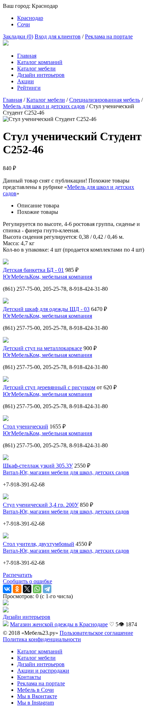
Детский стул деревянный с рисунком (49, 387)
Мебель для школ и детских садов (44, 106)
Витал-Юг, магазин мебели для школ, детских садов (66, 472)
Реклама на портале (109, 36)
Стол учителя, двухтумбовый (38, 544)
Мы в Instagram (35, 703)
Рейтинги (29, 88)
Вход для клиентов (58, 36)
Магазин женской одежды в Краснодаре (59, 624)
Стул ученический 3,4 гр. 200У (40, 505)
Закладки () (18, 36)
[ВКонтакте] (7, 589)
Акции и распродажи (43, 671)
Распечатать (17, 575)
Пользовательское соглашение (96, 633)
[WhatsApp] (37, 589)
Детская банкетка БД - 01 (33, 270)
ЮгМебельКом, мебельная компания (47, 277)
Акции (25, 81)
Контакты (29, 677)
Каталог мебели (36, 68)
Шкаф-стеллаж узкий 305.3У (38, 466)
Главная (26, 56)
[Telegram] (47, 589)
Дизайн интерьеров (41, 75)
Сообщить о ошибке (27, 581)
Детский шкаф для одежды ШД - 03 (46, 309)
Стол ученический (25, 426)
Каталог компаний (39, 62)
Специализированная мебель (104, 100)
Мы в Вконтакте (37, 696)
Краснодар (30, 18)
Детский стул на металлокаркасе (42, 348)
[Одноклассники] (17, 589)
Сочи (23, 24)
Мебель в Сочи (35, 690)
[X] (27, 589)
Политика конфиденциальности (42, 639)
